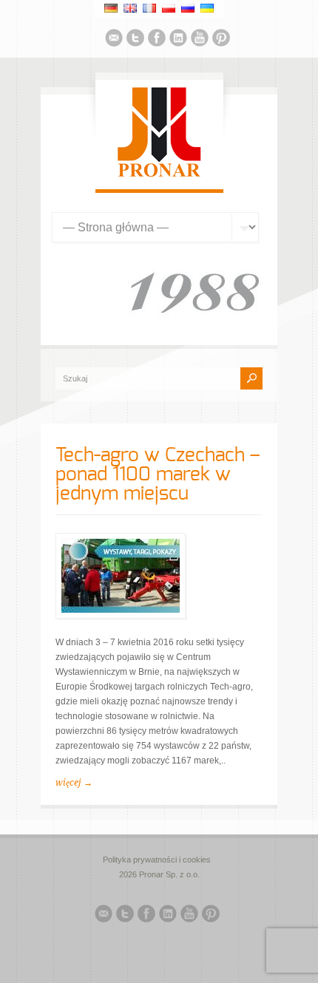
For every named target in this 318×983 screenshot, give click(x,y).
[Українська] (207, 8)
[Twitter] (135, 40)
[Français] (149, 8)
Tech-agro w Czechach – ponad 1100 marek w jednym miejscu (157, 474)
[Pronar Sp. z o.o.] (159, 174)
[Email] (114, 40)
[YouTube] (200, 40)
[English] (130, 8)
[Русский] (187, 8)
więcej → (73, 783)
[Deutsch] (111, 8)
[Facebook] (157, 40)
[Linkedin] (178, 40)
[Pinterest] (221, 40)
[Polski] (168, 8)
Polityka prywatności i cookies (157, 859)
